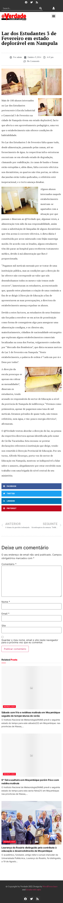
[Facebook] (26, 2)
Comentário (8, 564)
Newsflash (9, 706)
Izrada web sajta (33, 889)
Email (5, 613)
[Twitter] (31, 2)
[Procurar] (40, 8)
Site (3, 625)
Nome (5, 602)
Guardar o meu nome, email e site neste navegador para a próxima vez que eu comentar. (29, 641)
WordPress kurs (50, 886)
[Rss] (37, 2)
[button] (53, 15)
